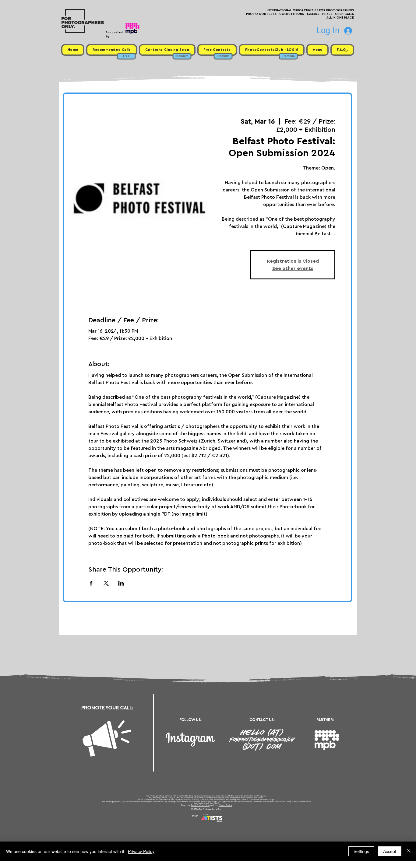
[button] (317, 50)
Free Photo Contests (198, 823)
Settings (361, 851)
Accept (389, 851)
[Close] (408, 851)
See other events (292, 268)
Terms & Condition (200, 805)
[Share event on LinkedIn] (121, 583)
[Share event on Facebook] (91, 583)
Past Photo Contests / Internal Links (228, 823)
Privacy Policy (225, 805)
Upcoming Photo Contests (174, 823)
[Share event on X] (106, 583)
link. (309, 801)
